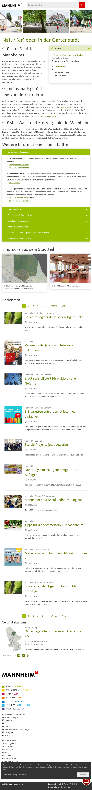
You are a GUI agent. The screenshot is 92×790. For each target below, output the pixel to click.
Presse (5, 752)
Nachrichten (7, 749)
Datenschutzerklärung (10, 775)
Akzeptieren (83, 775)
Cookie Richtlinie (71, 784)
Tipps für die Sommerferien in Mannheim (54, 525)
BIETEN (13, 686)
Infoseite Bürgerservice (19, 168)
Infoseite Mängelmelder (19, 198)
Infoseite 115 (14, 182)
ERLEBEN (14, 701)
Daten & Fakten (14, 209)
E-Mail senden (61, 66)
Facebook (8, 720)
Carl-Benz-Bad (66, 107)
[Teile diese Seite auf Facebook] (18, 655)
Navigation (88, 5)
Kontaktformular (9, 740)
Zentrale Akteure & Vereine (19, 227)
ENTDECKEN (18, 705)
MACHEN (15, 709)
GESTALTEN (14, 694)
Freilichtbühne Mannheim (45, 116)
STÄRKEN (15, 698)
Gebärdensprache (10, 761)
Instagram (8, 732)
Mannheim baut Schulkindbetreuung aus (53, 500)
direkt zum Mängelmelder (20, 201)
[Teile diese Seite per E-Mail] (27, 655)
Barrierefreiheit (54, 784)
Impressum (66, 787)
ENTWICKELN (19, 690)
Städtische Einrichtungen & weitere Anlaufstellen (28, 233)
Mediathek (6, 755)
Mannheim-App (11, 717)
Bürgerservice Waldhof (19, 164)
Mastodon (8, 735)
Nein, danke (22, 775)
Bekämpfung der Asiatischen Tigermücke (54, 317)
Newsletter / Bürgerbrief (14, 714)
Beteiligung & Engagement (19, 221)
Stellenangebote (9, 743)
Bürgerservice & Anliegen (18, 152)
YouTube (8, 726)
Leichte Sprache (9, 758)
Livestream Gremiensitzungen (17, 729)
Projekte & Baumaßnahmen (19, 239)
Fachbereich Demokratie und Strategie (68, 55)
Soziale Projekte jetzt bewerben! (48, 444)
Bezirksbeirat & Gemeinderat (20, 215)
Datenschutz (53, 787)
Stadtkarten (7, 746)
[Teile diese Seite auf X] (23, 655)
